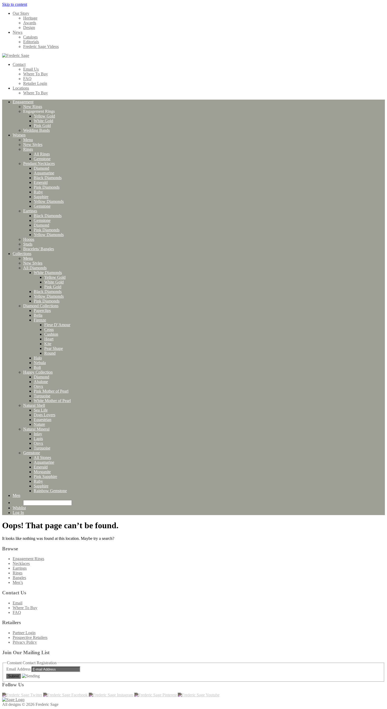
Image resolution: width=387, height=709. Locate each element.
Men (16, 495)
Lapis (38, 438)
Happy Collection (38, 372)
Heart (48, 339)
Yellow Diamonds (49, 201)
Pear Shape (53, 348)
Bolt (37, 367)
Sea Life (41, 410)
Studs (27, 244)
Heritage (30, 18)
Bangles (19, 577)
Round (50, 353)
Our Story (21, 13)
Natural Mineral (36, 429)
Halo (38, 358)
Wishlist (19, 508)
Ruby (38, 192)
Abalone (41, 381)
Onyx (38, 386)
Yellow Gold (44, 116)
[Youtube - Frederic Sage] (199, 695)
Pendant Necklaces (39, 163)
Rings (28, 149)
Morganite (42, 472)
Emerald (41, 182)
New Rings (32, 106)
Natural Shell (34, 405)
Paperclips (42, 310)
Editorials (31, 42)
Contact (19, 64)
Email (17, 603)
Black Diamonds (48, 177)
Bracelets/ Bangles (38, 249)
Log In (18, 512)
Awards (29, 23)
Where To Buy (35, 74)
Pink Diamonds (46, 187)
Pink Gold (42, 125)
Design (29, 27)
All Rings (42, 154)
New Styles (32, 144)
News (17, 32)
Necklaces (21, 563)
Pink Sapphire (45, 476)
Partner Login (24, 632)
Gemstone (42, 159)
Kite (47, 343)
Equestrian (42, 419)
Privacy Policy (25, 642)
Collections (22, 253)
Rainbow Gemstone (50, 490)
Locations (21, 88)
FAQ (27, 78)
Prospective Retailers (30, 637)
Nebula (40, 362)
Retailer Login (35, 83)
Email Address (19, 669)
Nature (39, 424)
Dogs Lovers (44, 415)
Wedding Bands (36, 130)
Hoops (28, 239)
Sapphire (41, 196)
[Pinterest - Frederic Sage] (155, 695)
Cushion (51, 334)
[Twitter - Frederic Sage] (22, 695)
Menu (28, 140)
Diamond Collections (40, 306)
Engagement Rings (28, 558)
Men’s (18, 582)
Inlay (38, 434)
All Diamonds (35, 268)
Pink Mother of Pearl (51, 391)
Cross (49, 329)
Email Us (31, 69)
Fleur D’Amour (57, 324)
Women (19, 135)
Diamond (41, 168)
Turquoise (42, 396)
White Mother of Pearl (52, 400)
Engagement (23, 102)
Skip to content (14, 4)
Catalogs (30, 37)
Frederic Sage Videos (41, 46)
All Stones (42, 457)
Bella (38, 315)
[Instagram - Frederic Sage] (111, 695)
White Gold (43, 121)
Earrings (30, 211)
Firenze (40, 320)
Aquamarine (44, 173)
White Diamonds (48, 272)
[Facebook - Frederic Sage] (65, 695)
